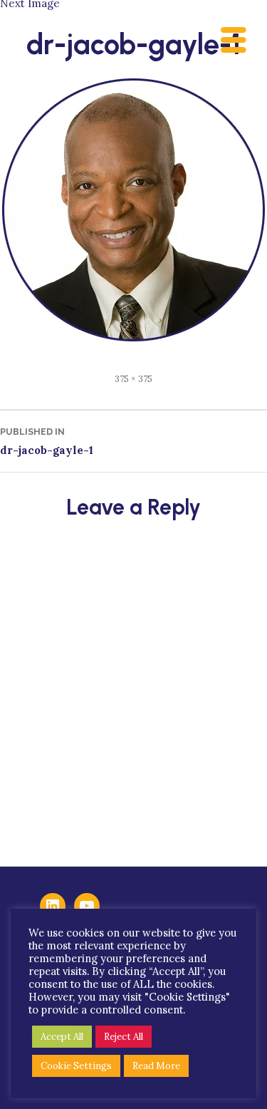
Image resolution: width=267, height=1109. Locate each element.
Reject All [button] (123, 1037)
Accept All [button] (62, 1037)
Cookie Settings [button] (76, 1066)
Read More (156, 1066)
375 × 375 (133, 378)
